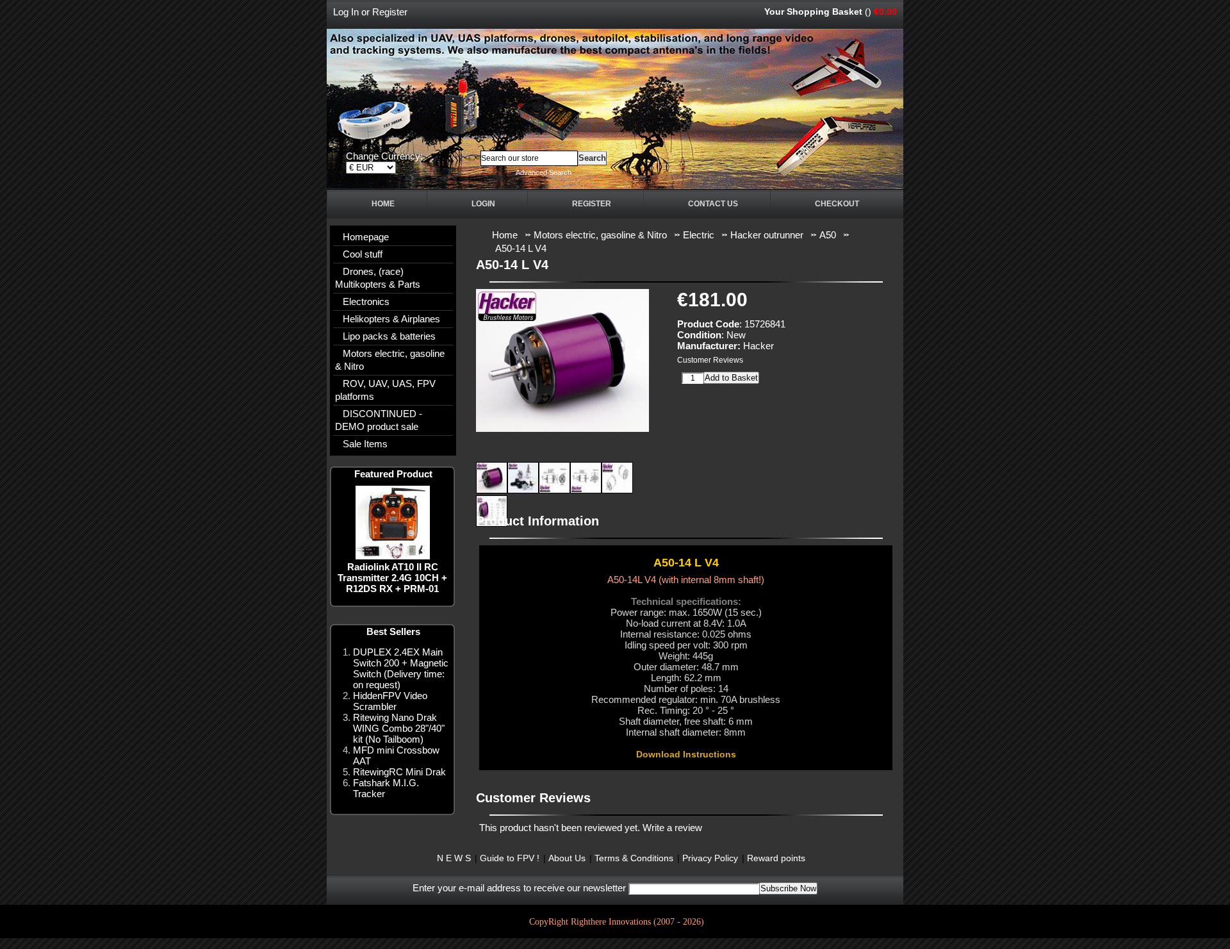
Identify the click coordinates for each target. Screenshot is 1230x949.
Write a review (672, 827)
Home (383, 203)
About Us (567, 858)
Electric (698, 234)
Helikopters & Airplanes (391, 318)
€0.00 (885, 11)
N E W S (454, 858)
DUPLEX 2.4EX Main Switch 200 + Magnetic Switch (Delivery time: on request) (400, 668)
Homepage (366, 236)
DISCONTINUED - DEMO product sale (378, 420)
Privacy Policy (710, 858)
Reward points (776, 858)
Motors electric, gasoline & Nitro (390, 360)
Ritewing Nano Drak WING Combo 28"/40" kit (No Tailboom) (399, 728)
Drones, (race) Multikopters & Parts (377, 278)
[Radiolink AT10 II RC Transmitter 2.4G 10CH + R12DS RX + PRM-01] (393, 555)
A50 (827, 234)
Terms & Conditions (633, 858)
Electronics (366, 301)
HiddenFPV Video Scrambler (390, 701)
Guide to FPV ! (509, 858)
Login (483, 203)
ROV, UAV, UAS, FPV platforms (385, 390)
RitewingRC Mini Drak (399, 771)
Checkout (837, 203)
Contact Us (713, 203)
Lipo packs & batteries (389, 336)
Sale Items (365, 443)
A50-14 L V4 (520, 248)
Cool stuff (362, 254)
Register (389, 11)
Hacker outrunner (766, 234)
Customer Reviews (710, 360)
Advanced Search (543, 172)
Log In (346, 11)
